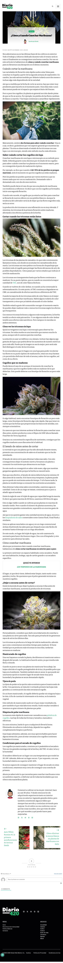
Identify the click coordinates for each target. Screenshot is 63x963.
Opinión (42, 936)
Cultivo (31, 31)
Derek (36, 41)
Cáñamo (42, 926)
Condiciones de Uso (54, 953)
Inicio (4, 925)
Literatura (43, 934)
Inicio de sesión (58, 873)
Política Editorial (7, 928)
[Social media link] (18, 817)
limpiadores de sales (13, 518)
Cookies (28, 953)
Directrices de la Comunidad (11, 926)
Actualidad (43, 925)
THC (14, 283)
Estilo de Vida (44, 932)
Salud (42, 938)
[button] (52, 6)
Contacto (5, 930)
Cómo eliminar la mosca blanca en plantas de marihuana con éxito (52, 838)
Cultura (42, 930)
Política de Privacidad (39, 953)
